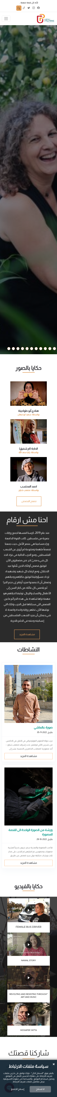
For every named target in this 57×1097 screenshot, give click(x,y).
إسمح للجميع (17, 1089)
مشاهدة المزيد (28, 756)
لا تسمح (40, 1089)
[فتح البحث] (18, 8)
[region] (28, 437)
